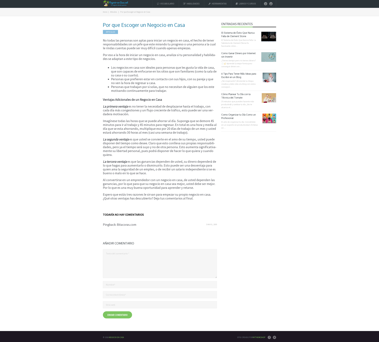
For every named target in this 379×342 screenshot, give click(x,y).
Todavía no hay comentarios (123, 214)
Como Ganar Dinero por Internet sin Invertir (238, 55)
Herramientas (219, 3)
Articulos (110, 32)
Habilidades (193, 3)
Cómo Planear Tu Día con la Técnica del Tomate (235, 96)
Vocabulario (167, 3)
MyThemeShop (259, 337)
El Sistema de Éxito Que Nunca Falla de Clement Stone (237, 34)
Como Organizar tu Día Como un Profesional (238, 116)
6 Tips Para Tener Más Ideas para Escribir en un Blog (238, 75)
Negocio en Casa (116, 337)
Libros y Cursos (247, 3)
